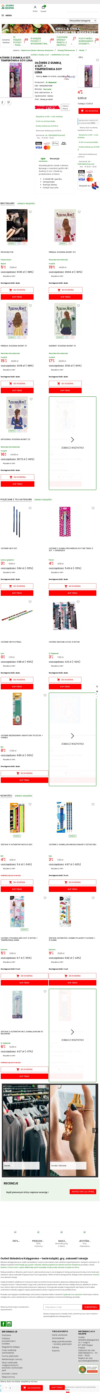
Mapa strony (8, 1376)
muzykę (68, 1267)
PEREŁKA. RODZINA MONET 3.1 (14, 345)
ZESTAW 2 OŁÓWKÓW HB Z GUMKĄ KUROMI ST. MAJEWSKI (22, 1032)
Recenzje (54, 158)
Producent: (40, 82)
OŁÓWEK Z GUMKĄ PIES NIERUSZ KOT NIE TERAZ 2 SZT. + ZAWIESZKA (71, 549)
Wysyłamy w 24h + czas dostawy (49, 116)
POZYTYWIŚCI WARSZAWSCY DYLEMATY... (86, 41)
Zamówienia (58, 1338)
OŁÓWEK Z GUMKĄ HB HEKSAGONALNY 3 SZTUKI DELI (72, 844)
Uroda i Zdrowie (58, 1165)
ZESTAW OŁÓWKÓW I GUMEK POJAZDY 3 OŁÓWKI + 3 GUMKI (72, 939)
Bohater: (38, 89)
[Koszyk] (43, 8)
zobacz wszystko (26, 203)
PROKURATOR (7, 252)
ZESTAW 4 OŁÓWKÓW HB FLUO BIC (16, 844)
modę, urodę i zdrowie (55, 1267)
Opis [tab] (43, 158)
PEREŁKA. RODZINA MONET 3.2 (62, 252)
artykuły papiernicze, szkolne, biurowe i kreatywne (61, 1265)
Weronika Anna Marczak (58, 260)
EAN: (36, 85)
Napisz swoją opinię (83, 1191)
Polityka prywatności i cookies (8, 1341)
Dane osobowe (59, 1334)
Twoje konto (60, 1331)
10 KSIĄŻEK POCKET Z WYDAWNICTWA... (39, 41)
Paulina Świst (6, 260)
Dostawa (6, 1335)
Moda (7, 1165)
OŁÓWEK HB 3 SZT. (9, 548)
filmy (77, 1267)
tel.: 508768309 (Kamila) (55, 135)
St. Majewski (51, 82)
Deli (50, 856)
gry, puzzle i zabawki (33, 1265)
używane (78, 1294)
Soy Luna (47, 89)
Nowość (12, 244)
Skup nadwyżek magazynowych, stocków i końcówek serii (12, 1366)
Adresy (55, 1347)
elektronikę (29, 1267)
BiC (2, 747)
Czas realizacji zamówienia (9, 1351)
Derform (4, 949)
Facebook (3, 1324)
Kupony (56, 1350)
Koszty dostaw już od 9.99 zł (47, 126)
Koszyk (43, 11)
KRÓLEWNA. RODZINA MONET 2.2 (15, 439)
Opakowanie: (40, 96)
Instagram (9, 1324)
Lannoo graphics (7, 560)
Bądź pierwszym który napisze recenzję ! (27, 1192)
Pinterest (8, 102)
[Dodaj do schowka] (30, 211)
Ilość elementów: (42, 92)
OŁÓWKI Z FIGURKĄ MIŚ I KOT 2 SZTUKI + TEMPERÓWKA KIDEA (19, 939)
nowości (96, 1275)
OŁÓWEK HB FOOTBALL (11, 642)
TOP (24, 244)
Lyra (2, 653)
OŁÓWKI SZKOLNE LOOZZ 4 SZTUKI (64, 642)
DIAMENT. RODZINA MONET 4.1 (62, 345)
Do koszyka (17, 290)
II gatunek (67, 1294)
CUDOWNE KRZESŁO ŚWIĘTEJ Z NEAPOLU (62, 41)
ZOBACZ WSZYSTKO (72, 447)
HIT (19, 244)
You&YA (52, 264)
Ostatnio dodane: (6, 41)
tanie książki (19, 1265)
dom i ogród (19, 1267)
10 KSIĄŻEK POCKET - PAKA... (17, 41)
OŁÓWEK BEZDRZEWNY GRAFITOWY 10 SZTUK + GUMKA (22, 736)
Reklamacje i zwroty (12, 1359)
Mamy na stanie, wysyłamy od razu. (52, 77)
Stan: (37, 99)
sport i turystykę (40, 1267)
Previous (4, 31)
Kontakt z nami (9, 1373)
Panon (51, 560)
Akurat (3, 264)
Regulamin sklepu (11, 1346)
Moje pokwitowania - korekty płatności (62, 1343)
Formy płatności (10, 1356)
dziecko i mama (7, 1267)
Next (95, 31)
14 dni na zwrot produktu (45, 121)
